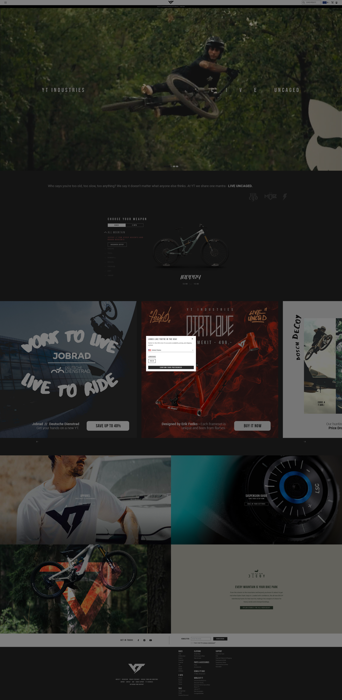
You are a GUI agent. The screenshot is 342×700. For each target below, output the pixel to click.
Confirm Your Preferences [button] (171, 367)
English (152, 361)
